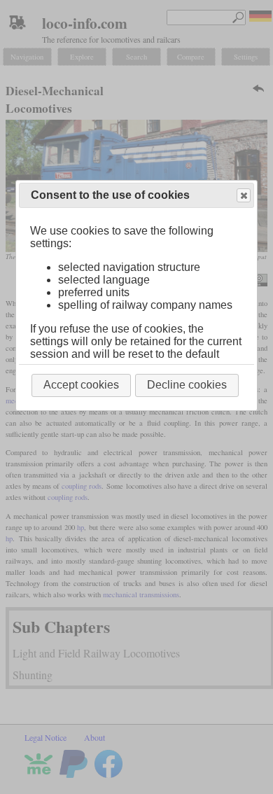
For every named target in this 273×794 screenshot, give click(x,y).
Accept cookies (81, 385)
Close (244, 195)
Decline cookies (187, 385)
